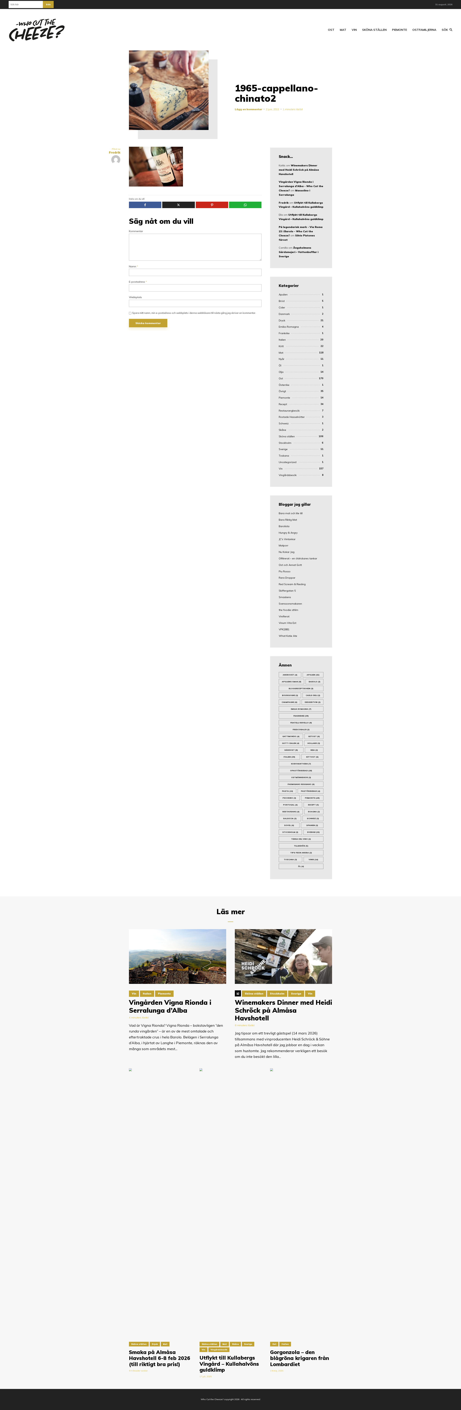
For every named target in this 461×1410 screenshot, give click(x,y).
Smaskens (285, 597)
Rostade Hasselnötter (292, 417)
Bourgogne (290, 695)
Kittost (312, 757)
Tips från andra (301, 853)
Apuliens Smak (291, 682)
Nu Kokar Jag (286, 552)
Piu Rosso (284, 571)
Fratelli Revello (301, 723)
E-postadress (138, 281)
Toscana (290, 859)
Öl (280, 365)
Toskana (284, 455)
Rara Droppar (287, 577)
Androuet (290, 675)
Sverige (283, 449)
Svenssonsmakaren (290, 603)
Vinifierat (284, 616)
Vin (354, 30)
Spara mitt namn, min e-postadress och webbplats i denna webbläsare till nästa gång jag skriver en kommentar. (194, 312)
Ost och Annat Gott (290, 565)
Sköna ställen (374, 30)
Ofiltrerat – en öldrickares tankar (298, 558)
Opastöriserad (301, 770)
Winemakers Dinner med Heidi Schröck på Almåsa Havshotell (299, 170)
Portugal (290, 805)
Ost (331, 30)
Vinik (313, 859)
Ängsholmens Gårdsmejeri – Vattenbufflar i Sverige (298, 252)
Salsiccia (290, 818)
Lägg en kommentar (248, 109)
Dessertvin (313, 702)
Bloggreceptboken (301, 688)
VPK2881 (284, 629)
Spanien (312, 825)
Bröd (282, 301)
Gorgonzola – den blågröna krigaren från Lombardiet (299, 1358)
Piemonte (399, 30)
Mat (343, 30)
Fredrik (284, 202)
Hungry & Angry (288, 532)
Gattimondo (290, 736)
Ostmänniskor (301, 777)
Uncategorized (287, 462)
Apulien (283, 294)
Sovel (289, 825)
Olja (281, 372)
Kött (281, 346)
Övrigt (282, 391)
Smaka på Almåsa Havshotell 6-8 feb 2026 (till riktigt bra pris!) (159, 1358)
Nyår (281, 359)
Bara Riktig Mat (288, 519)
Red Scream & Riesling (292, 584)
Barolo (314, 682)
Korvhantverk (301, 764)
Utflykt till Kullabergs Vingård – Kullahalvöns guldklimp (229, 1364)
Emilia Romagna (301, 709)
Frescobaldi (301, 729)
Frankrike (284, 333)
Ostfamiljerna (424, 30)
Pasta (287, 791)
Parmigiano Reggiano (301, 784)
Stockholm (285, 442)
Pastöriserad (310, 791)
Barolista (284, 526)
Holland (313, 743)
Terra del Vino (301, 839)
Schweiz (284, 423)
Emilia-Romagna (289, 326)
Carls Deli (313, 695)
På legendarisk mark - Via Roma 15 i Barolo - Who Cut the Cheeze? (301, 231)
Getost (314, 736)
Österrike (284, 385)
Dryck (282, 320)
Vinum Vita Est (287, 623)
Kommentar (136, 231)
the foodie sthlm (288, 610)
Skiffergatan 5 (287, 590)
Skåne (282, 430)
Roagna (314, 811)
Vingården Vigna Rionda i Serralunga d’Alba (170, 1006)
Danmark (284, 314)
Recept (283, 404)
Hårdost (291, 750)
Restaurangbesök (289, 410)
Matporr (283, 545)
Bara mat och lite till (291, 513)
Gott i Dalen (290, 743)
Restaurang (290, 811)
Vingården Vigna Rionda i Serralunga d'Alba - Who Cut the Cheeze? (301, 186)
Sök (48, 4)
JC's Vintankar (287, 539)
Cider (282, 307)
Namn (133, 266)
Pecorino (289, 798)
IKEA (314, 750)
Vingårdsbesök (288, 475)
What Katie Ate (288, 635)
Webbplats (135, 297)
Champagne (289, 702)
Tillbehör (301, 846)
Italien (282, 339)
